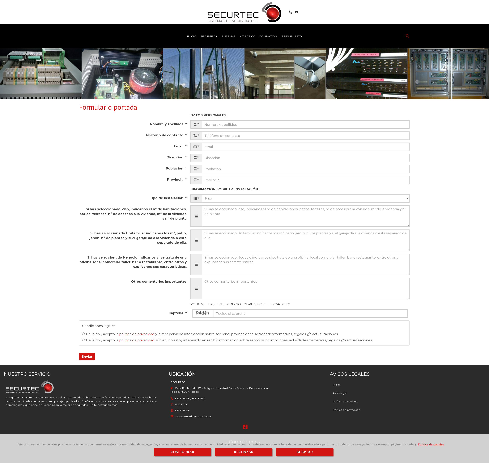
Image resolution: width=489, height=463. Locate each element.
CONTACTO (267, 36)
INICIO (191, 36)
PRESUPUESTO (291, 36)
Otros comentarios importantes (159, 281)
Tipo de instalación (167, 198)
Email (179, 146)
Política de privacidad (346, 409)
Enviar (87, 356)
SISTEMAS (229, 36)
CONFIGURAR (182, 452)
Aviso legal (340, 393)
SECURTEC (208, 36)
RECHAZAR (243, 452)
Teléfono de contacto (164, 135)
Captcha (176, 313)
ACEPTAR (304, 452)
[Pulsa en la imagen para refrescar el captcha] (203, 313)
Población (175, 168)
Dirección (175, 157)
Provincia (175, 179)
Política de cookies (431, 444)
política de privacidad (137, 334)
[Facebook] (245, 427)
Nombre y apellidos (167, 124)
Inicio (336, 384)
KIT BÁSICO (247, 36)
